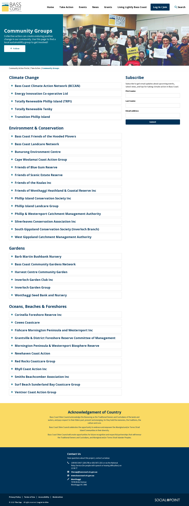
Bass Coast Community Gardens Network (45, 264)
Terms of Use (29, 497)
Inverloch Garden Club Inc (34, 279)
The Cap (18, 502)
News (95, 7)
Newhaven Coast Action (32, 353)
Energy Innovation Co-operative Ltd (41, 93)
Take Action (66, 7)
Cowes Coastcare (27, 322)
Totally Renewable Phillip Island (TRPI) (43, 101)
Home (50, 7)
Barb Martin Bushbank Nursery (38, 256)
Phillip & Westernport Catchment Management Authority (58, 214)
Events (83, 7)
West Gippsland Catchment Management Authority (53, 237)
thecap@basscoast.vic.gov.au (84, 472)
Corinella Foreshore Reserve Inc (38, 315)
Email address (132, 110)
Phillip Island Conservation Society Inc (43, 198)
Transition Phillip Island (32, 117)
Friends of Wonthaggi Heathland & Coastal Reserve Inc (55, 190)
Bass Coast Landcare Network (37, 144)
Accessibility (43, 497)
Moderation (58, 497)
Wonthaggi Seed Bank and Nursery (41, 295)
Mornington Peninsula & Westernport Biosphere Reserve (57, 345)
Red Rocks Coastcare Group (35, 361)
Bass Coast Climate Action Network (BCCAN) (47, 86)
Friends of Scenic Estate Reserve (39, 175)
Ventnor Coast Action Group (35, 392)
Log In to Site (42, 502)
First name (131, 91)
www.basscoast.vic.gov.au (82, 475)
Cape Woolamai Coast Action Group (41, 159)
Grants (108, 7)
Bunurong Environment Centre (38, 152)
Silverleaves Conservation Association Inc (45, 221)
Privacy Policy (15, 497)
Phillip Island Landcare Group (36, 206)
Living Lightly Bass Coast (132, 7)
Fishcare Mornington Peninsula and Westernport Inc (54, 330)
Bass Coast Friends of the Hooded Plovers (45, 136)
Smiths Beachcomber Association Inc (42, 376)
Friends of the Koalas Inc (33, 182)
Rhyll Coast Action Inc (31, 369)
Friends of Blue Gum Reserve (36, 167)
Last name (130, 101)
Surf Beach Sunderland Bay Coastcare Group (47, 384)
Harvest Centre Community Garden (41, 272)
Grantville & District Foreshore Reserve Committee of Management (65, 338)
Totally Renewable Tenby (33, 109)
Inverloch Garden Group (32, 287)
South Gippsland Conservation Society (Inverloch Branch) (57, 229)
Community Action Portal (19, 68)
